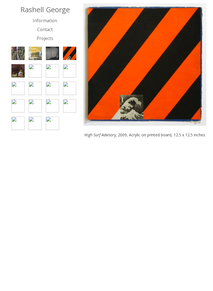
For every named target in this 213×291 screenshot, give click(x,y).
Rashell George (45, 9)
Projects (45, 38)
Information (45, 20)
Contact (45, 29)
